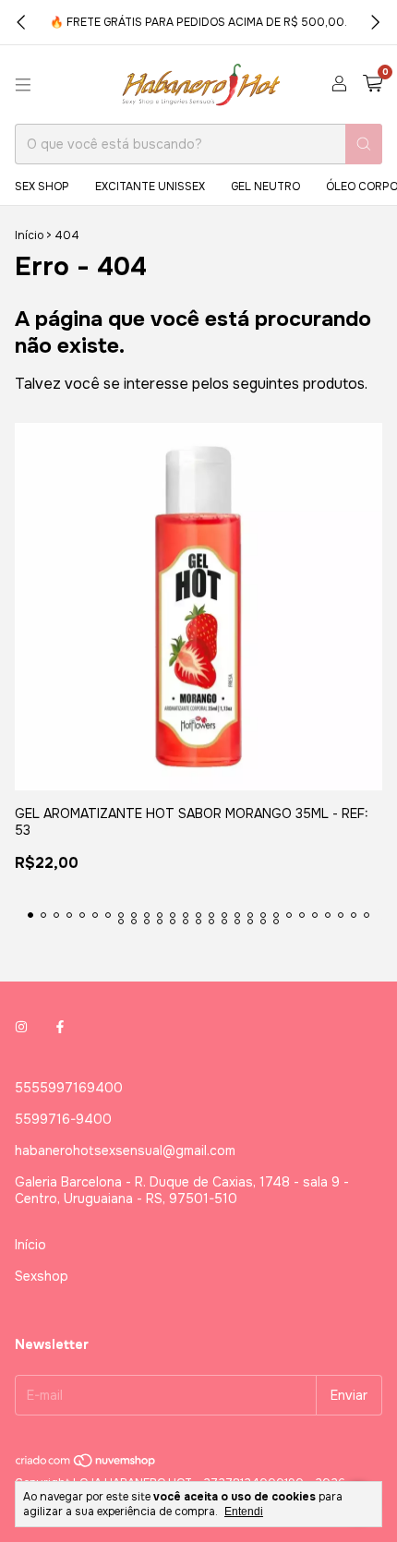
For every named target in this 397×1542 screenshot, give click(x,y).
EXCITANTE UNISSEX (150, 186)
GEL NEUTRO (265, 186)
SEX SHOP (42, 186)
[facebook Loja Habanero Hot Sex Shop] (60, 1026)
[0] (372, 84)
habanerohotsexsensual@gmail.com (125, 1150)
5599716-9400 (63, 1119)
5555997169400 (69, 1087)
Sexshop (41, 1276)
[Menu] (23, 85)
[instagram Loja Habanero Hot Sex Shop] (21, 1026)
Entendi (243, 1511)
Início (29, 235)
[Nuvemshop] (86, 1464)
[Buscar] (363, 144)
